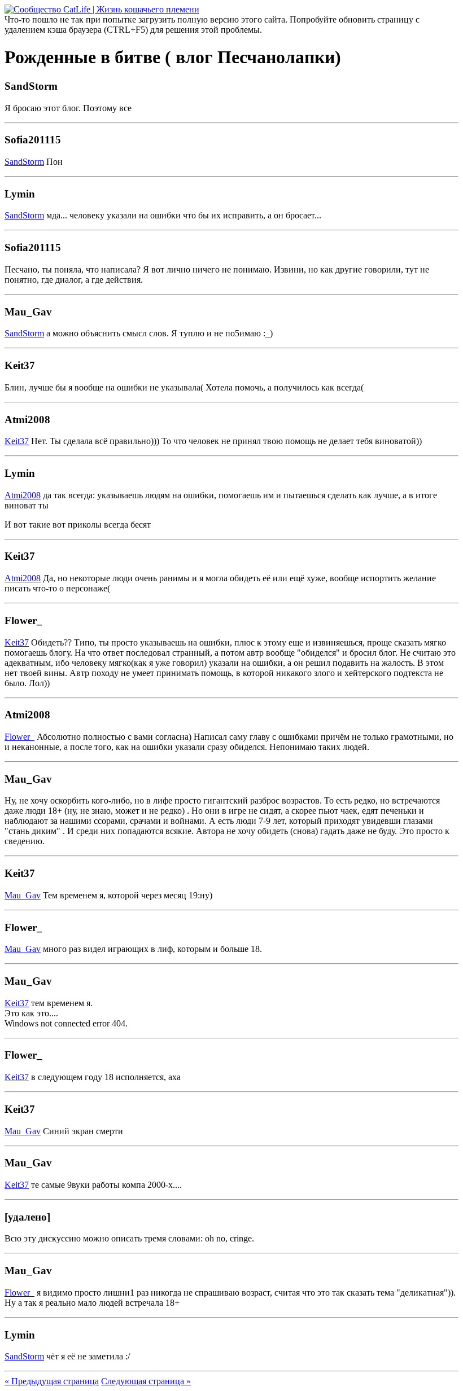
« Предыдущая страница (52, 1381)
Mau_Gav (23, 895)
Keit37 (17, 441)
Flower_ (19, 736)
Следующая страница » (146, 1381)
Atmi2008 (23, 495)
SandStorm (24, 161)
